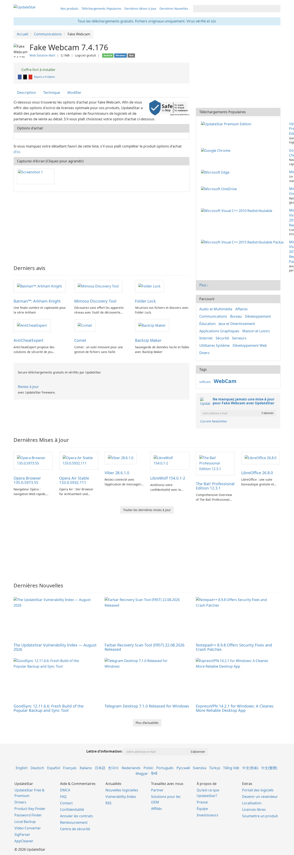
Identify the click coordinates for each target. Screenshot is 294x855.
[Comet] (85, 325)
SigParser (22, 834)
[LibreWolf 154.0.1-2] (170, 460)
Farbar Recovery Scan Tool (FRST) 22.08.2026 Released (144, 647)
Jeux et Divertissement (237, 323)
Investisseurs (207, 815)
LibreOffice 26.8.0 (257, 472)
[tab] (27, 92)
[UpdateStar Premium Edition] (227, 123)
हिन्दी (154, 773)
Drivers (20, 802)
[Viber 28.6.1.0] (120, 457)
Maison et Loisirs (256, 331)
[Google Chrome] (216, 150)
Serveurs (239, 338)
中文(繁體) (269, 768)
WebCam (225, 380)
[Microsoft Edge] (216, 171)
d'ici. (17, 151)
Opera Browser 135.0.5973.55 (27, 480)
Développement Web (250, 345)
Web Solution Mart (42, 55)
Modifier (74, 92)
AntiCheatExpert (28, 340)
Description (26, 92)
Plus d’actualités (147, 723)
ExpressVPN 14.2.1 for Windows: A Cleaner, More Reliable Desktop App (235, 708)
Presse (202, 802)
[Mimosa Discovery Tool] (98, 286)
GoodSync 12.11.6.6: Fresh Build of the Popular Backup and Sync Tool (49, 708)
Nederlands (131, 768)
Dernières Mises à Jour (140, 8)
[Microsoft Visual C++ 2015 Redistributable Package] (243, 242)
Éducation (207, 323)
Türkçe (214, 768)
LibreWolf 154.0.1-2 (167, 478)
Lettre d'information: (104, 751)
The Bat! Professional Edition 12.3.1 (215, 486)
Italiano (86, 768)
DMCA (65, 790)
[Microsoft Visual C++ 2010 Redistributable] (237, 210)
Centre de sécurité (75, 829)
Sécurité (222, 338)
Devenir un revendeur (260, 796)
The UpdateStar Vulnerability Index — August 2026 (55, 647)
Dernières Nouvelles (173, 8)
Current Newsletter (213, 421)
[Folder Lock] (149, 286)
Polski (148, 768)
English (22, 768)
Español (53, 768)
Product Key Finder (29, 808)
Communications (213, 316)
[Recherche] (276, 8)
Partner (157, 790)
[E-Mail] (31, 77)
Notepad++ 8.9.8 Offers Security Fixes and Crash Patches (234, 647)
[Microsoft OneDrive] (219, 188)
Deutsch (37, 768)
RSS (108, 803)
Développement (258, 316)
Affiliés (156, 808)
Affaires (241, 309)
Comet (80, 340)
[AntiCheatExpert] (32, 325)
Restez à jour (28, 386)
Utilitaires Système (214, 345)
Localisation (252, 803)
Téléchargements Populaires (101, 8)
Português (164, 768)
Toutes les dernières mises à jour (147, 510)
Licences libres (254, 809)
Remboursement (74, 822)
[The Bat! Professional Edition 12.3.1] (215, 463)
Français (70, 768)
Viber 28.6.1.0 (117, 472)
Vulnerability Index (120, 796)
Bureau (236, 316)
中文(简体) (250, 768)
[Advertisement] (101, 226)
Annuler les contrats (76, 816)
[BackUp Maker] (152, 325)
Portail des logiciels (258, 790)
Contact (66, 803)
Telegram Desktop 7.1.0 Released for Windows (147, 706)
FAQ (63, 796)
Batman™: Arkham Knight (37, 301)
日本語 (100, 768)
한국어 (113, 768)
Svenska (199, 768)
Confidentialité (72, 809)
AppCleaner (23, 841)
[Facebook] (20, 77)
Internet (206, 338)
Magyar (142, 773)
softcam (205, 382)
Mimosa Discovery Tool (95, 301)
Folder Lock (145, 301)
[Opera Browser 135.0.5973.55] (33, 460)
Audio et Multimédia (215, 309)
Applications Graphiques (219, 331)
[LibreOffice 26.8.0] (260, 457)
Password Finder (28, 815)
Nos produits (69, 8)
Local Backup (25, 821)
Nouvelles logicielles (121, 790)
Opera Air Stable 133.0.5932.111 (74, 480)
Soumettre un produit (260, 816)
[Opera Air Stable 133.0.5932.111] (79, 460)
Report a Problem (44, 77)
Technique (51, 92)
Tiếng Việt (231, 768)
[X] (25, 77)
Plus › (203, 285)
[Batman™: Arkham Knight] (39, 286)
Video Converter (27, 828)
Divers (204, 352)
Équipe (202, 808)
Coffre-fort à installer (38, 69)
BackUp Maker (148, 340)
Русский (183, 768)
